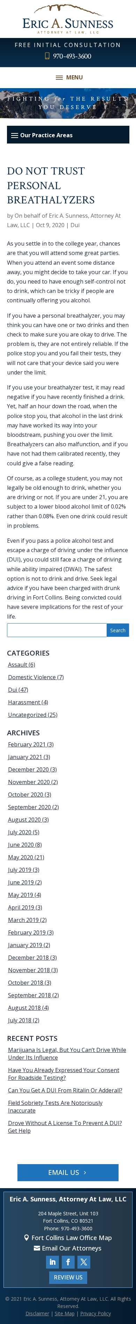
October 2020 (25, 794)
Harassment (24, 702)
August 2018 (24, 1008)
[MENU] (59, 77)
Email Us (63, 1172)
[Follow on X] (83, 1262)
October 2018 (25, 982)
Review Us (68, 1277)
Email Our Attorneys (71, 1248)
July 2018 (19, 1020)
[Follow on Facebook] (68, 1262)
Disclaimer (37, 1313)
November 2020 (29, 782)
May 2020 (20, 857)
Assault (17, 664)
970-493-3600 (72, 56)
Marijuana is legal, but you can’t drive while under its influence (67, 1053)
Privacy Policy (95, 1313)
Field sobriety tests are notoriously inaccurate (55, 1106)
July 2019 (19, 870)
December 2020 (28, 769)
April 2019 (21, 907)
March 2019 (23, 920)
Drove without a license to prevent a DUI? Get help (65, 1127)
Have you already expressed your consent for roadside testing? (63, 1074)
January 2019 (25, 945)
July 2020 (19, 832)
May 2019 (20, 895)
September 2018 (29, 995)
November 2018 (29, 970)
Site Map (65, 1313)
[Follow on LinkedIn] (52, 1262)
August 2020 (24, 819)
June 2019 (21, 882)
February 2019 (27, 932)
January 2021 (25, 757)
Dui (75, 225)
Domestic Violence (32, 677)
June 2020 (21, 845)
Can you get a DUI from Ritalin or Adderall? (65, 1090)
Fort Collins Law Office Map (71, 1237)
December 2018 (28, 957)
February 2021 (27, 744)
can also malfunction (72, 444)
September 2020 (29, 807)
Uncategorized (27, 715)
